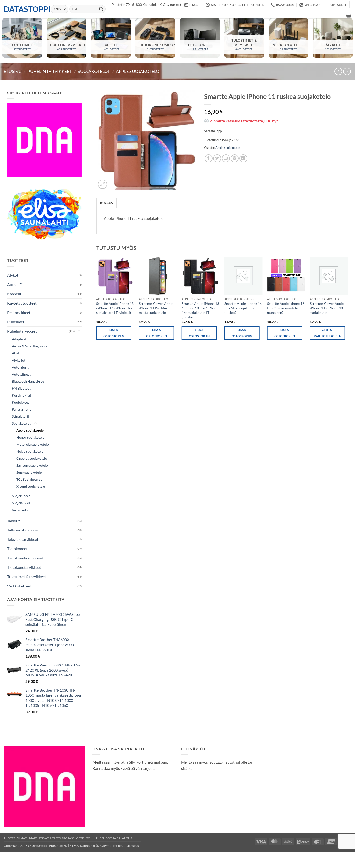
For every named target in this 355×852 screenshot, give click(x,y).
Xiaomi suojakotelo (30, 486)
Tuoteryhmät (15, 838)
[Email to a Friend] (226, 158)
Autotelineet (21, 374)
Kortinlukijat (21, 395)
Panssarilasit (21, 409)
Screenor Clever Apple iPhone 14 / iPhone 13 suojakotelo (327, 308)
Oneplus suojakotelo (31, 458)
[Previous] (96, 302)
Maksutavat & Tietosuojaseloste (56, 838)
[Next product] (338, 71)
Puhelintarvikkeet (50, 71)
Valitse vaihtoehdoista (327, 332)
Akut (15, 353)
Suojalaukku (21, 503)
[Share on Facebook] (209, 158)
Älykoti (13, 275)
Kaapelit (14, 293)
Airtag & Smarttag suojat (30, 346)
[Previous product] (347, 71)
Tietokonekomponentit (26, 558)
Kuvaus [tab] (106, 203)
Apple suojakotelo (137, 71)
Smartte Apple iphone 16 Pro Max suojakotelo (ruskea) (243, 308)
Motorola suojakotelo (32, 444)
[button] (338, 5)
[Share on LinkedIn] (243, 158)
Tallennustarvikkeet (23, 530)
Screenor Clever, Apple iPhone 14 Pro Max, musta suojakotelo (156, 308)
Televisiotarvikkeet (22, 539)
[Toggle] (79, 331)
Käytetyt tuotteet (22, 303)
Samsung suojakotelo (32, 465)
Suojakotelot (94, 71)
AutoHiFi (15, 284)
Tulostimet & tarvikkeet (26, 576)
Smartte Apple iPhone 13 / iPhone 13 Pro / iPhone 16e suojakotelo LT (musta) (200, 310)
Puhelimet (15, 321)
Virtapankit (20, 510)
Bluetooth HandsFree (28, 381)
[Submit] (101, 9)
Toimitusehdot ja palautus (109, 838)
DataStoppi (23, 9)
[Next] (347, 302)
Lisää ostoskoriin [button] (113, 332)
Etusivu (13, 71)
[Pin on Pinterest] (235, 158)
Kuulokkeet (20, 402)
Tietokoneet (17, 548)
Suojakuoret (21, 496)
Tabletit (13, 520)
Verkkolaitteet (19, 586)
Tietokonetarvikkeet (24, 567)
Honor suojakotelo (30, 437)
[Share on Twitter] (217, 158)
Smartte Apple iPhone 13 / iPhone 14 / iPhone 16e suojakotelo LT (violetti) (115, 308)
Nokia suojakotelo (29, 451)
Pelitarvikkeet (18, 312)
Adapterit (19, 339)
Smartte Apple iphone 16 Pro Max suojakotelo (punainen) (285, 308)
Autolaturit (20, 367)
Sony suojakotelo (29, 472)
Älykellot (18, 360)
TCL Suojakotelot (29, 479)
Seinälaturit (20, 416)
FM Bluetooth (22, 388)
